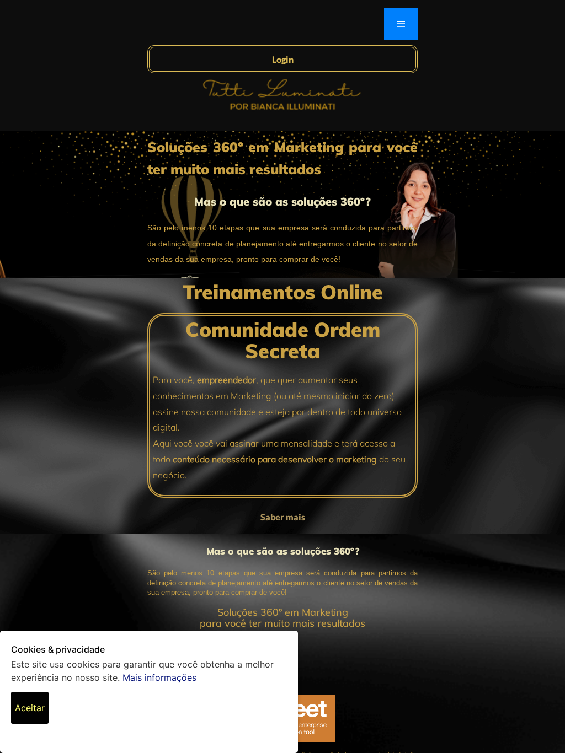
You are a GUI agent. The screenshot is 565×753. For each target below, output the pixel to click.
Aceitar (30, 707)
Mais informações (159, 677)
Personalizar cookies (78, 709)
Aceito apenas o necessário (131, 715)
